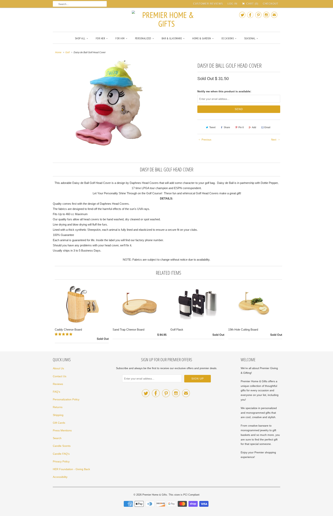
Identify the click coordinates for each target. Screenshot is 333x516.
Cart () (251, 3)
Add (254, 127)
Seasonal (249, 38)
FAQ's (56, 391)
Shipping (58, 415)
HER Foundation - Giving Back (71, 469)
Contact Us (59, 376)
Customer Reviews (208, 3)
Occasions (227, 38)
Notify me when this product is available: (224, 91)
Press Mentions (62, 430)
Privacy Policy (61, 461)
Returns (57, 407)
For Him (120, 38)
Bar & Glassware (172, 38)
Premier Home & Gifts (154, 494)
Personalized (143, 38)
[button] (64, 334)
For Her (100, 38)
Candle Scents (62, 445)
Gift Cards (59, 422)
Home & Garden (201, 38)
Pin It (241, 127)
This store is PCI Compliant (184, 494)
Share (227, 127)
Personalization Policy (66, 399)
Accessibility (60, 476)
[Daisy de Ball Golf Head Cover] (109, 103)
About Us (58, 368)
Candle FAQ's (61, 453)
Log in (232, 3)
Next (274, 139)
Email (267, 127)
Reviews (58, 384)
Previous (206, 139)
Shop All (80, 38)
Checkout (270, 3)
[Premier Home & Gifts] (166, 19)
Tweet (212, 127)
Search (57, 438)
